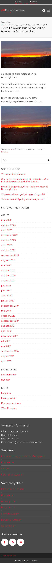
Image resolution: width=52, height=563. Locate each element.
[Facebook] (4, 542)
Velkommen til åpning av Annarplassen (22, 199)
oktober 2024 (8, 225)
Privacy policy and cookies (26, 560)
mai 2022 (6, 265)
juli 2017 (5, 341)
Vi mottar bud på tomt (13, 174)
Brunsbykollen (9, 501)
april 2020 (6, 295)
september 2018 (10, 321)
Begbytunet (7, 495)
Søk (49, 160)
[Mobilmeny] (49, 11)
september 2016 (10, 351)
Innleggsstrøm (9, 398)
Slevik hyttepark (10, 513)
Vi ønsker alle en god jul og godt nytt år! (23, 194)
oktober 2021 (8, 270)
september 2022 (10, 255)
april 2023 (6, 245)
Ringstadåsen (9, 507)
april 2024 (6, 230)
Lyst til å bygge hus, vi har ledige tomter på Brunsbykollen (24, 188)
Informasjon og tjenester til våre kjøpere (23, 456)
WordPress (9, 555)
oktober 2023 (8, 240)
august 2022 (8, 260)
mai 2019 (6, 311)
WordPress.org (9, 408)
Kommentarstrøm (11, 403)
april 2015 (6, 361)
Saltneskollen (8, 526)
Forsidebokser (9, 374)
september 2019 (10, 306)
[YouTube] (20, 542)
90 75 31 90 (33, 3)
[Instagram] (12, 542)
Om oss (5, 468)
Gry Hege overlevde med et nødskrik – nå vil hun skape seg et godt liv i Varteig (25, 180)
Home (4, 25)
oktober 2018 (8, 316)
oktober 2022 (8, 250)
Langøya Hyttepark (11, 520)
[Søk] (44, 11)
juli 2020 (6, 285)
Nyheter (4, 152)
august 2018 (7, 326)
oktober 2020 (8, 275)
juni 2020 (6, 290)
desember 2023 (9, 235)
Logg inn (6, 393)
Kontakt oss (7, 462)
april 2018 (6, 331)
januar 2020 (7, 301)
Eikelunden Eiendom (13, 489)
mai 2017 (6, 346)
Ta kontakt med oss (21, 3)
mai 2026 (6, 220)
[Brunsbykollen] (13, 11)
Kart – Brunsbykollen (12, 474)
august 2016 (7, 356)
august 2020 (8, 280)
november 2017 (9, 336)
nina (12, 149)
